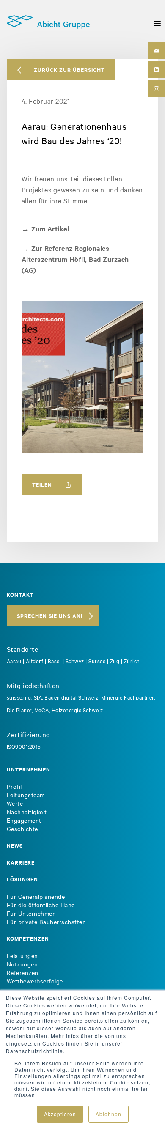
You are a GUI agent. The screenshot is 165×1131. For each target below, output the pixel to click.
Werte (15, 803)
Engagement (24, 820)
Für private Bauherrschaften (46, 921)
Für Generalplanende (36, 896)
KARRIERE (21, 862)
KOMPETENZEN (28, 938)
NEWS (15, 845)
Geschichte (22, 828)
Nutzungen (22, 964)
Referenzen (22, 972)
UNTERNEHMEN (28, 769)
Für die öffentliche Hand (41, 904)
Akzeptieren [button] (60, 1113)
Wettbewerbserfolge (35, 981)
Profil (14, 786)
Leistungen (22, 955)
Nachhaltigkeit (27, 811)
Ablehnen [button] (108, 1113)
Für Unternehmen (31, 913)
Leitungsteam (26, 795)
